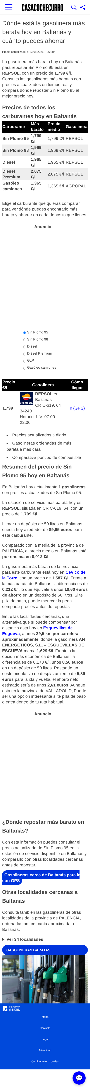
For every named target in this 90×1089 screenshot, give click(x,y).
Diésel (31, 346)
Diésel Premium (39, 353)
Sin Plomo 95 (37, 332)
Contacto (45, 1028)
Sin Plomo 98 (37, 339)
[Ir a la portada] (42, 7)
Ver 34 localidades (25, 939)
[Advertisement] (45, 277)
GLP (30, 360)
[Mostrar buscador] (74, 7)
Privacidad (45, 1050)
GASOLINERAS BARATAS (28, 950)
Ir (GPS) (77, 408)
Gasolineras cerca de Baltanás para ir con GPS (41, 878)
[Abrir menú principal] (8, 8)
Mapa (45, 1016)
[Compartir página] (83, 7)
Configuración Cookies (45, 1061)
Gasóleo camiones (41, 367)
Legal (45, 1039)
